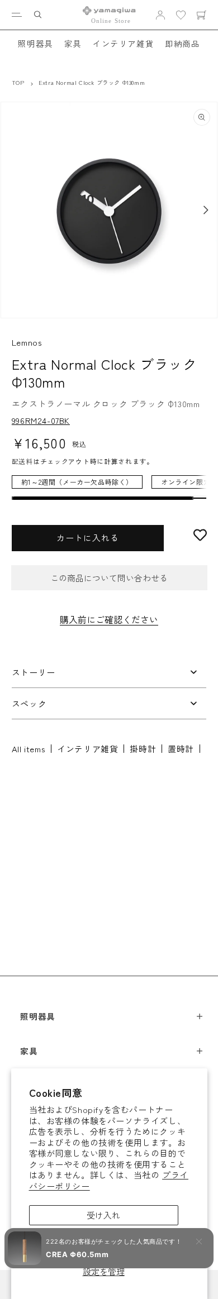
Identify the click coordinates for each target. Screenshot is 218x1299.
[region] (109, 487)
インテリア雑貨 (123, 43)
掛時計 (143, 748)
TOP (18, 82)
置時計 (181, 748)
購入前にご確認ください (109, 619)
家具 (73, 43)
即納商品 (182, 43)
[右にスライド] (205, 210)
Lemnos (27, 342)
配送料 (22, 461)
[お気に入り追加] (200, 535)
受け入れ (103, 1215)
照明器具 (35, 43)
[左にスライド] (12, 210)
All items (28, 748)
